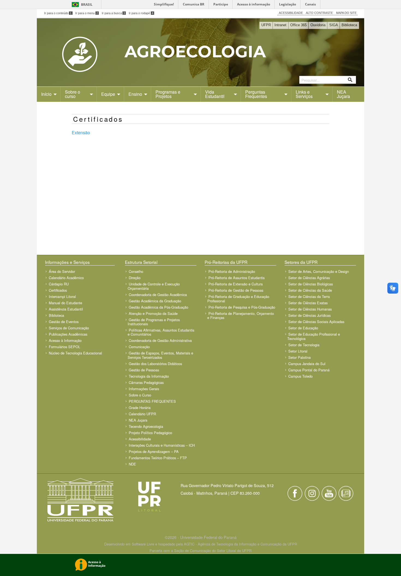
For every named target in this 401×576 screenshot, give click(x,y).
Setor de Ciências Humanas (310, 309)
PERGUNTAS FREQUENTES (152, 401)
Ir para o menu (86, 13)
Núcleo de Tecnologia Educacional (75, 353)
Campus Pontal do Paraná (309, 369)
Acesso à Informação (65, 340)
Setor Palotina (299, 357)
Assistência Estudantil (66, 309)
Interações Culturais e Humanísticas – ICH (162, 445)
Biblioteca (349, 25)
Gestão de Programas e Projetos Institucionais (154, 321)
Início (46, 94)
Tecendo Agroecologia (146, 426)
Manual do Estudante (65, 302)
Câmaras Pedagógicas (146, 382)
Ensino (135, 94)
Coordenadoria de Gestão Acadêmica (158, 294)
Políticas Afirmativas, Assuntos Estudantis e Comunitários (161, 332)
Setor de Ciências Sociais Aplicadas (316, 321)
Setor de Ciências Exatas (308, 302)
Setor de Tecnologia (303, 344)
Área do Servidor (62, 271)
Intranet (280, 25)
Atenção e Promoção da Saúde (153, 313)
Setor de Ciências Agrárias (309, 277)
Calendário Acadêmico (66, 277)
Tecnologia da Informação (149, 376)
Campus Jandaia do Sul (306, 363)
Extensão (81, 132)
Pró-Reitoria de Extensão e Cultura (235, 283)
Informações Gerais (144, 388)
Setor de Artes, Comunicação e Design (318, 271)
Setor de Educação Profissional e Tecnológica (313, 336)
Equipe (108, 94)
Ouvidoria (317, 25)
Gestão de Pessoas (144, 369)
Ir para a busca (113, 13)
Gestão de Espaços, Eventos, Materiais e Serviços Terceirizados (160, 355)
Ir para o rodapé (141, 13)
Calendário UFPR (142, 413)
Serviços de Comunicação (69, 327)
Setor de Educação (303, 327)
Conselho (136, 271)
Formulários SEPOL (64, 346)
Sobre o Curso (140, 395)
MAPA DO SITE (346, 12)
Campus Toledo (300, 376)
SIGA (333, 25)
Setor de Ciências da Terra (309, 296)
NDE (132, 464)
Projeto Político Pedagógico (150, 432)
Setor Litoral (297, 351)
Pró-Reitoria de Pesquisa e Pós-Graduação (241, 307)
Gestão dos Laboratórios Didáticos (155, 363)
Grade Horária (140, 407)
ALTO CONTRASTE (319, 12)
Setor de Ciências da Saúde (310, 290)
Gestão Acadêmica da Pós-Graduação (158, 307)
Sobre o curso (72, 94)
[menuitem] (49, 94)
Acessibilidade (140, 438)
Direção (134, 277)
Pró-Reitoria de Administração (231, 271)
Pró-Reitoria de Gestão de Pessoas (235, 290)
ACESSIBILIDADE (291, 12)
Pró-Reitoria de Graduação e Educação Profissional (238, 298)
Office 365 (298, 25)
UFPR (266, 25)
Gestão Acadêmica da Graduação (155, 300)
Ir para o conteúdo (58, 13)
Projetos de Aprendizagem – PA (154, 451)
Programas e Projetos (167, 94)
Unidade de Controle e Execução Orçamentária (154, 286)
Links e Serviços (304, 94)
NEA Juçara (343, 94)
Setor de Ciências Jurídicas (309, 315)
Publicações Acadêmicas (68, 334)
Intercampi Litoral (62, 296)
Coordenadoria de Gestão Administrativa (160, 340)
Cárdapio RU (59, 283)
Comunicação (139, 346)
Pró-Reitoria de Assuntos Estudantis (236, 277)
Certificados (58, 290)
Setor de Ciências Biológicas (310, 283)
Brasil (86, 4)
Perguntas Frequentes (256, 94)
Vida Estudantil (215, 94)
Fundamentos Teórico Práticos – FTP (158, 457)
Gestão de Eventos (64, 321)
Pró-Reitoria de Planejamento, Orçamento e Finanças (240, 315)
